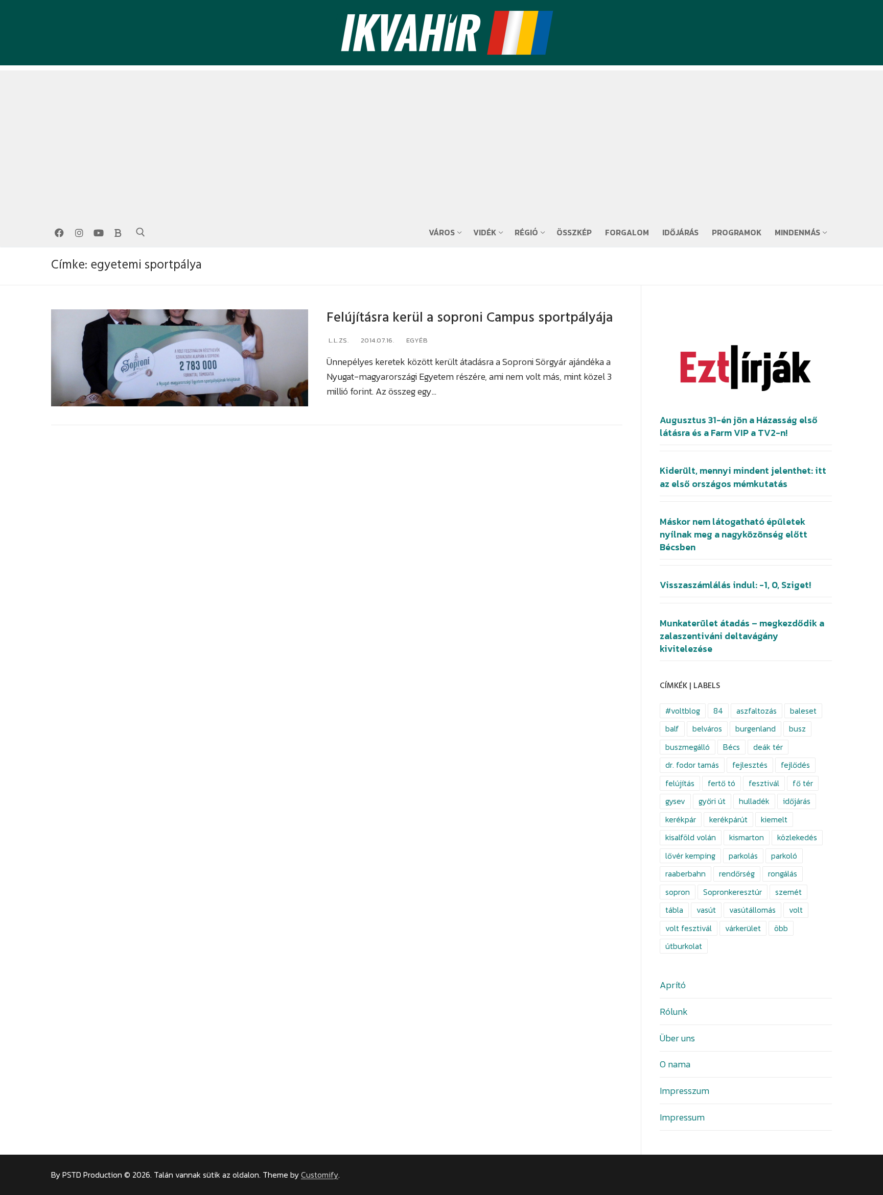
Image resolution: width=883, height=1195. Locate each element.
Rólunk (674, 1011)
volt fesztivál (688, 928)
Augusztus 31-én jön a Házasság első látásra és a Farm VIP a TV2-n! (739, 426)
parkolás (743, 856)
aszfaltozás (756, 711)
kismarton (746, 837)
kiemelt (774, 819)
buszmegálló (687, 747)
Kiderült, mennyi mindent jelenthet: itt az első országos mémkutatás (743, 477)
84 (718, 711)
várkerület (743, 928)
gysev (675, 801)
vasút (706, 910)
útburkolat (683, 946)
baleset (803, 711)
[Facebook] (59, 233)
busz (797, 729)
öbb (781, 928)
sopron (677, 892)
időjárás (796, 801)
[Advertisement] (441, 141)
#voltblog (682, 711)
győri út (712, 801)
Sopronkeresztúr (732, 892)
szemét (788, 892)
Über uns (677, 1038)
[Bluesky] (118, 233)
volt (796, 910)
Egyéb (416, 340)
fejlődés (795, 765)
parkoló (784, 856)
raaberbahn (685, 874)
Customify (319, 1175)
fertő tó (721, 783)
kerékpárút (728, 819)
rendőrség (737, 874)
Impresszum (684, 1091)
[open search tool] (140, 232)
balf (672, 729)
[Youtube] (98, 233)
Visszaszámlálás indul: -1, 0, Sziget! (735, 585)
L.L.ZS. (337, 340)
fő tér (803, 783)
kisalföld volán (690, 837)
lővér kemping (690, 856)
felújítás (679, 783)
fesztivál (764, 783)
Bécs (731, 747)
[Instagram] (79, 233)
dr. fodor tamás (692, 765)
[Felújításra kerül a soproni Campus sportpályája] (179, 358)
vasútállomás (752, 910)
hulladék (754, 801)
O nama (675, 1064)
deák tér (768, 747)
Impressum (682, 1117)
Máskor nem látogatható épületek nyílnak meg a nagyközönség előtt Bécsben (733, 534)
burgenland (755, 729)
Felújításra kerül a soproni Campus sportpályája (470, 317)
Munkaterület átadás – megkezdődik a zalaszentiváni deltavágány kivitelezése (742, 636)
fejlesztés (750, 765)
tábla (674, 910)
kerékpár (680, 819)
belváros (707, 729)
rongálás (782, 874)
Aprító (673, 985)
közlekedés (797, 837)
